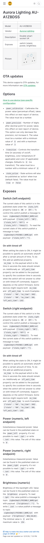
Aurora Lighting (27, 31)
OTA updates (29, 85)
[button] (4, 3)
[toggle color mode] (34, 3)
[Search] (38, 3)
